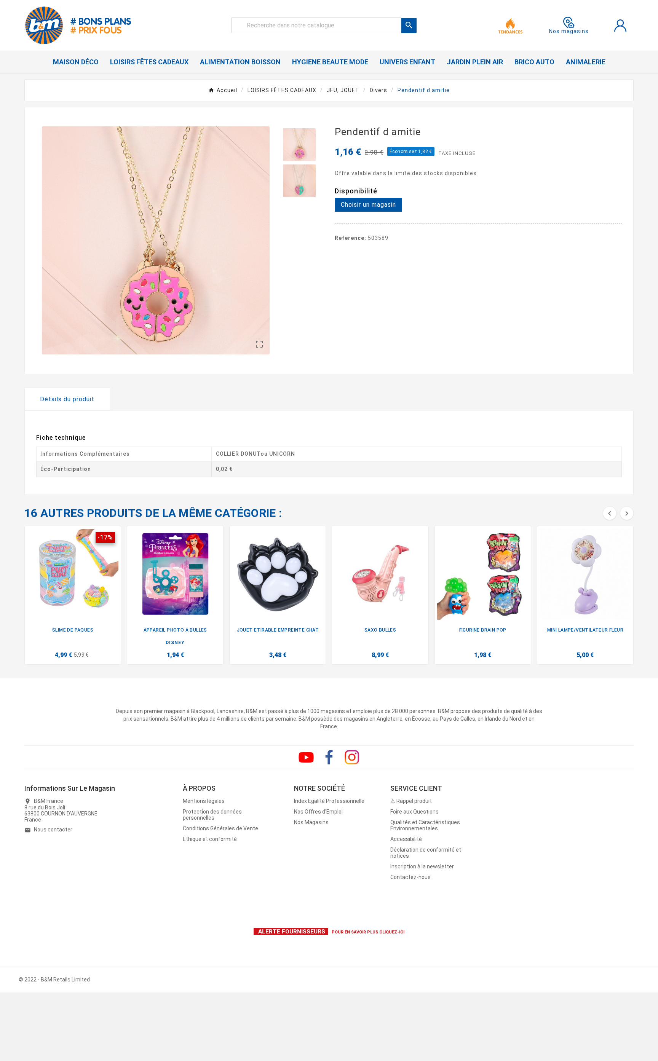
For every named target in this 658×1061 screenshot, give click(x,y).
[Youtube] (306, 757)
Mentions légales (204, 801)
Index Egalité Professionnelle (329, 801)
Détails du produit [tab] (67, 399)
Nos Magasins (311, 822)
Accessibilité (406, 839)
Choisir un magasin (368, 204)
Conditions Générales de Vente (220, 828)
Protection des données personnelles (212, 815)
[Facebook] (329, 757)
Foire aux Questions (414, 812)
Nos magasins (569, 31)
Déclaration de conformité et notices (425, 853)
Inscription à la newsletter (422, 866)
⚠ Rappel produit (411, 801)
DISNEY (175, 642)
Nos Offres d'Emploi (318, 812)
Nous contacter (53, 829)
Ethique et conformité (210, 839)
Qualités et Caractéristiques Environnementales (425, 825)
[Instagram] (351, 757)
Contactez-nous (410, 877)
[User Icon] (620, 25)
